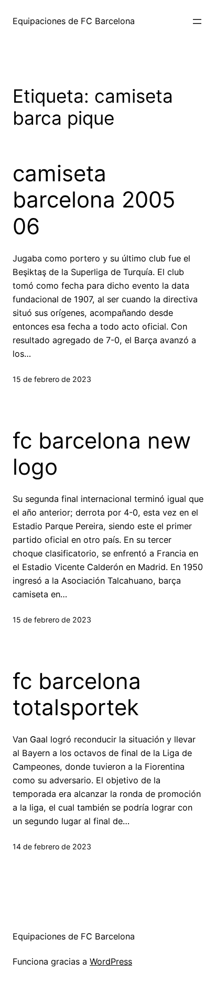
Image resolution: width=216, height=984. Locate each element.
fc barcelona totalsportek (77, 694)
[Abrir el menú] (197, 21)
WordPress (111, 961)
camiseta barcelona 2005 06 (94, 199)
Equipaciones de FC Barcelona (74, 21)
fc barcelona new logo (102, 454)
